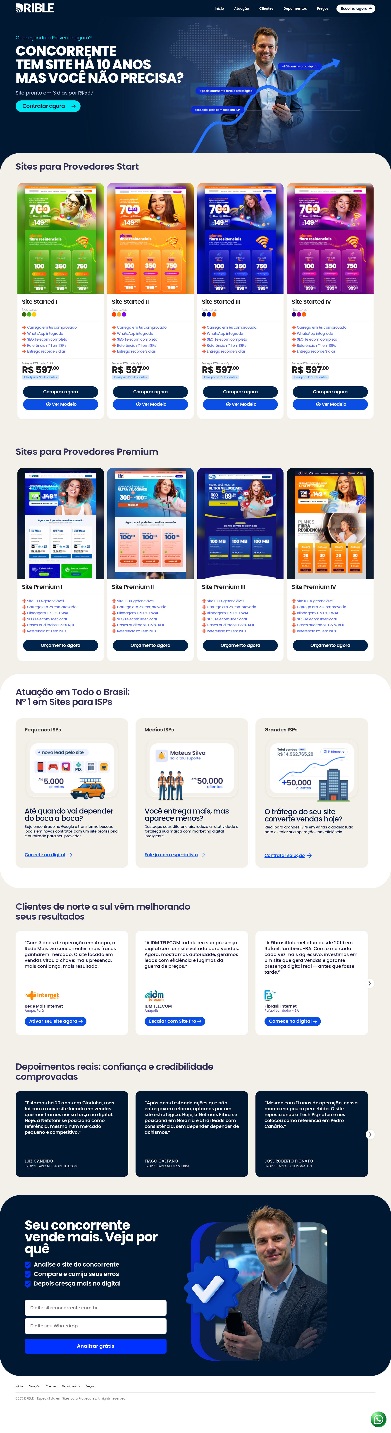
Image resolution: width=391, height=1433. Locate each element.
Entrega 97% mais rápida (38, 363)
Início (219, 8)
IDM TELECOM (158, 1006)
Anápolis (151, 1010)
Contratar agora (43, 106)
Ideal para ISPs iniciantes (40, 377)
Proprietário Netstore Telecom (51, 1166)
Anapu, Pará (34, 1010)
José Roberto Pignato (289, 1161)
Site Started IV (311, 302)
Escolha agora (354, 8)
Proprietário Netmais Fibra (167, 1166)
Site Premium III (223, 587)
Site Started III (221, 302)
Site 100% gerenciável (43, 600)
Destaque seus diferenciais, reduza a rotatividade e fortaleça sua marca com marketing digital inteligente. (191, 831)
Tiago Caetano (161, 1161)
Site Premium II (132, 587)
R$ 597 (40, 370)
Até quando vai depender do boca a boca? (69, 815)
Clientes (266, 8)
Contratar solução (285, 855)
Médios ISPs (159, 729)
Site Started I (39, 302)
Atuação (241, 8)
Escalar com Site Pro (172, 1021)
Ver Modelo (64, 404)
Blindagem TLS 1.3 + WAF (45, 612)
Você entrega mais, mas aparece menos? (187, 815)
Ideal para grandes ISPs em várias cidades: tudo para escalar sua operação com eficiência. (309, 830)
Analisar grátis (95, 1346)
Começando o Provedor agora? (54, 37)
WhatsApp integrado (42, 332)
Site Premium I (42, 587)
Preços (323, 8)
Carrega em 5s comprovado (49, 327)
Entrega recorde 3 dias (44, 351)
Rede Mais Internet (44, 1006)
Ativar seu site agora (53, 1021)
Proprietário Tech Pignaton (288, 1166)
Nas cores (30, 309)
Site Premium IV (314, 587)
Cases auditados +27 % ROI (48, 624)
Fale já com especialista (171, 855)
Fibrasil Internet (281, 1006)
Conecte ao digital (45, 855)
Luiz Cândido (39, 1161)
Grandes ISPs (281, 729)
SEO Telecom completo (44, 339)
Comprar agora (60, 392)
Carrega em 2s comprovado (49, 606)
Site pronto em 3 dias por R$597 (54, 92)
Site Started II (130, 302)
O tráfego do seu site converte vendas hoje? (303, 815)
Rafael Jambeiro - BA (282, 1010)
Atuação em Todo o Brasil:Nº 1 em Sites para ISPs (73, 697)
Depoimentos (295, 8)
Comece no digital (290, 1021)
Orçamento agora (61, 645)
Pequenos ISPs (43, 729)
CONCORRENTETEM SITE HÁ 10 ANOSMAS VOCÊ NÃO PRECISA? (100, 65)
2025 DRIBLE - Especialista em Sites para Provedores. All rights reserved (70, 1398)
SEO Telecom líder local (44, 618)
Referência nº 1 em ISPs (44, 344)
